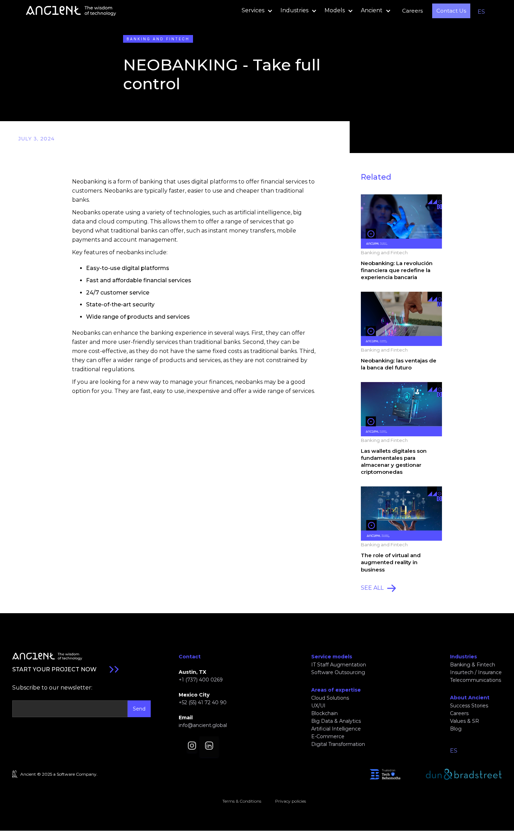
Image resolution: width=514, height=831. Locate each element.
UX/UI (318, 705)
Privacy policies (290, 801)
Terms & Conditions (241, 801)
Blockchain (324, 713)
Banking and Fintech (158, 39)
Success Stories (469, 705)
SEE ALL (372, 587)
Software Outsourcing (338, 672)
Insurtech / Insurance (476, 672)
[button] (255, 10)
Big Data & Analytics (336, 721)
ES (481, 11)
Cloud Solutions (330, 698)
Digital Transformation (338, 744)
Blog (456, 729)
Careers (412, 10)
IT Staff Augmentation (338, 665)
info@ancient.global (203, 725)
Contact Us (451, 10)
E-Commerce (327, 736)
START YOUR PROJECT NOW (54, 669)
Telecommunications (475, 680)
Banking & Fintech (472, 665)
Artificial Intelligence (336, 729)
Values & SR (464, 721)
